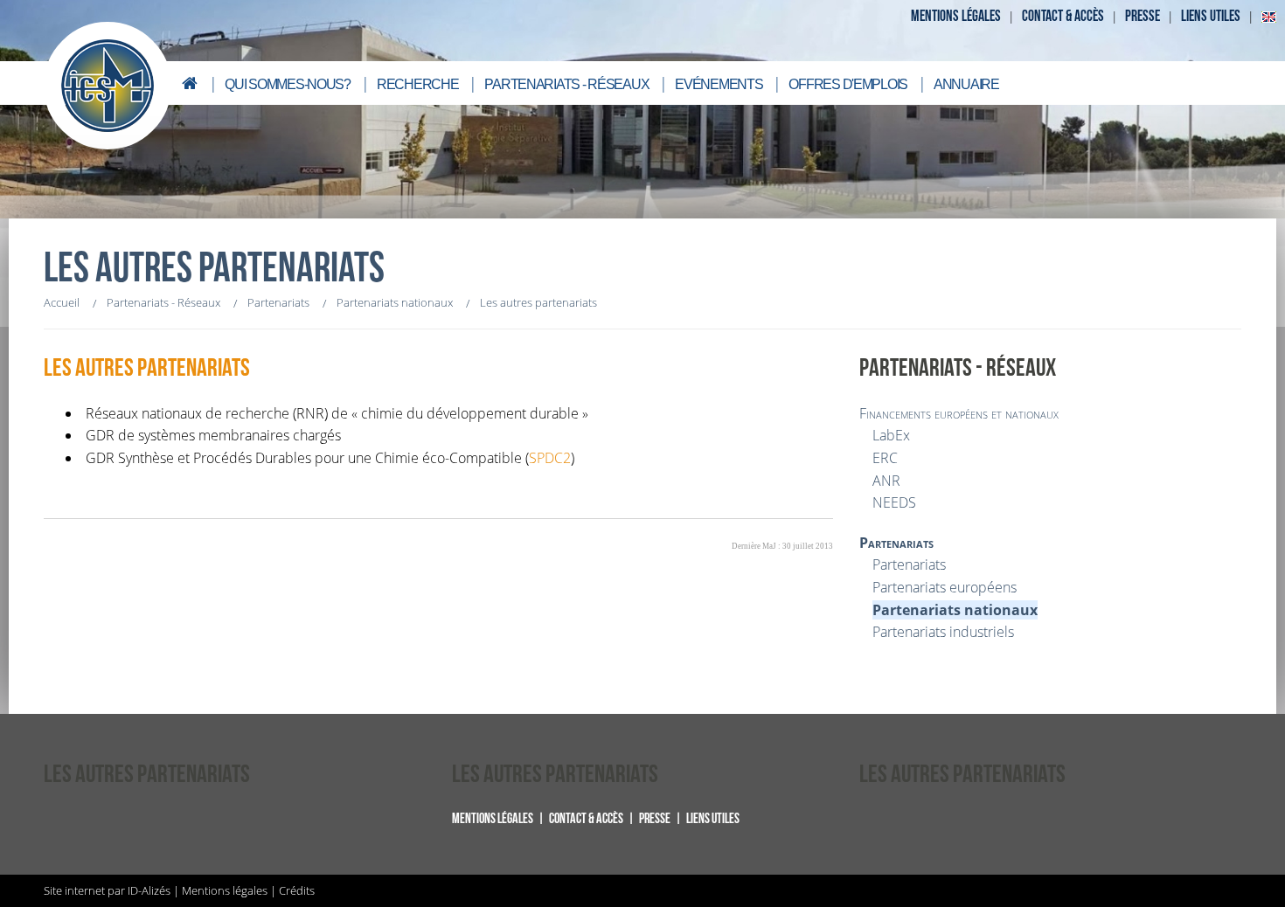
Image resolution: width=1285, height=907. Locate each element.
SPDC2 (550, 457)
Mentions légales (956, 16)
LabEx (891, 435)
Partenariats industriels (943, 631)
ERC (885, 457)
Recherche (417, 84)
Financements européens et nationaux (959, 413)
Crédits (297, 890)
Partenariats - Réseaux (566, 84)
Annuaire (966, 84)
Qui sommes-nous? (288, 84)
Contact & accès (1063, 16)
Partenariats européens (944, 587)
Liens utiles (1210, 16)
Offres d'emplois (847, 84)
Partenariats (896, 542)
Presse (1142, 16)
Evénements (718, 84)
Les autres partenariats (147, 368)
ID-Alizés (149, 890)
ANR (886, 480)
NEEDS (894, 502)
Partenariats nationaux (955, 610)
